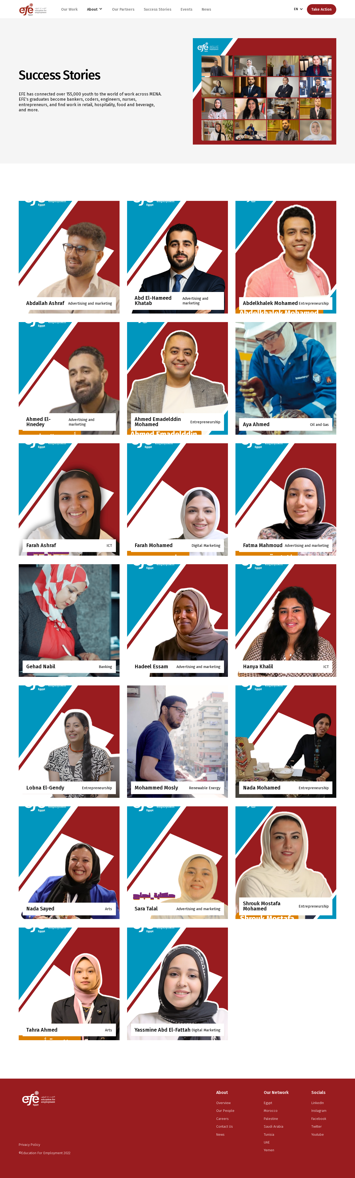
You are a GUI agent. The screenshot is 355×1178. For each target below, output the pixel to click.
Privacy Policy (29, 1145)
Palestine (271, 1119)
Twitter (316, 1127)
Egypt (268, 1103)
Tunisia (269, 1135)
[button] (95, 9)
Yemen (269, 1150)
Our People (225, 1111)
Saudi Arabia (273, 1127)
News (220, 1135)
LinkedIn (317, 1103)
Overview (223, 1103)
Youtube (317, 1135)
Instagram (318, 1111)
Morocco (271, 1111)
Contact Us (224, 1127)
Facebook (318, 1119)
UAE (267, 1142)
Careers (222, 1119)
